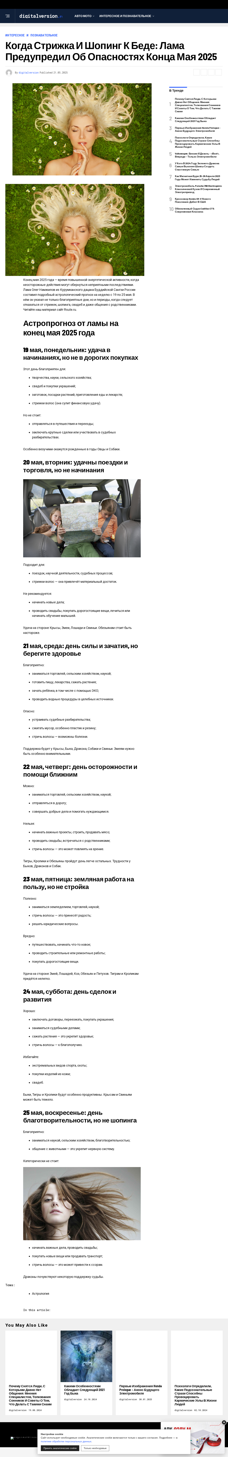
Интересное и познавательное (125, 16)
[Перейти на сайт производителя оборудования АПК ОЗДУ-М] (193, 1438)
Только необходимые (95, 1448)
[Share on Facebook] (196, 72)
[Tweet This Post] (204, 72)
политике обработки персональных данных (66, 1441)
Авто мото (82, 16)
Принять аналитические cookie (60, 1448)
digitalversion (29, 72)
